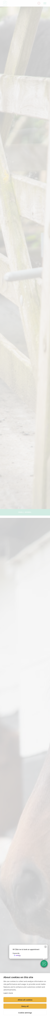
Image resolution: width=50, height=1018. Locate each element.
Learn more (8, 993)
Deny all (25, 1006)
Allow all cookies (25, 1000)
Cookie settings (25, 1012)
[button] (44, 963)
